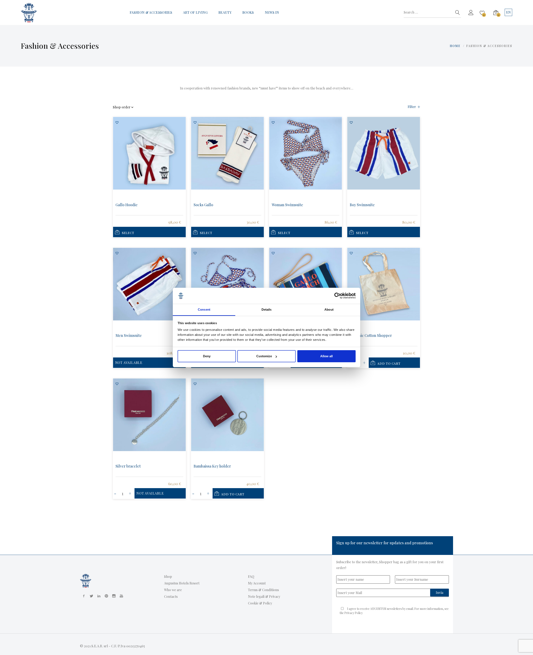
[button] (117, 122)
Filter (412, 106)
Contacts (171, 596)
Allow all (326, 356)
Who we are (173, 590)
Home (455, 46)
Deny (206, 356)
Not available (128, 362)
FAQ (251, 576)
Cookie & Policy (260, 603)
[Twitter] (90, 596)
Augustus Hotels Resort (181, 583)
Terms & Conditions (263, 590)
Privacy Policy (353, 613)
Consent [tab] (204, 309)
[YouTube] (120, 596)
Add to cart (388, 363)
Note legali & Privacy (264, 596)
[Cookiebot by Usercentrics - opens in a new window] (337, 296)
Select (128, 233)
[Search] (457, 12)
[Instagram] (113, 596)
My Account (257, 583)
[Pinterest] (105, 596)
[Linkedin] (98, 596)
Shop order (122, 107)
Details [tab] (267, 309)
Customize (264, 356)
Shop (168, 576)
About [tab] (329, 309)
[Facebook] (83, 596)
